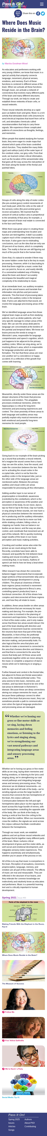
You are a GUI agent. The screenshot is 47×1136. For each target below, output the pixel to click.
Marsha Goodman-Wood (16, 63)
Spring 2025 (14, 1119)
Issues (11, 1123)
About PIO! (30, 1123)
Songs (11, 1130)
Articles (11, 1126)
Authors (28, 1119)
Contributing (30, 1126)
